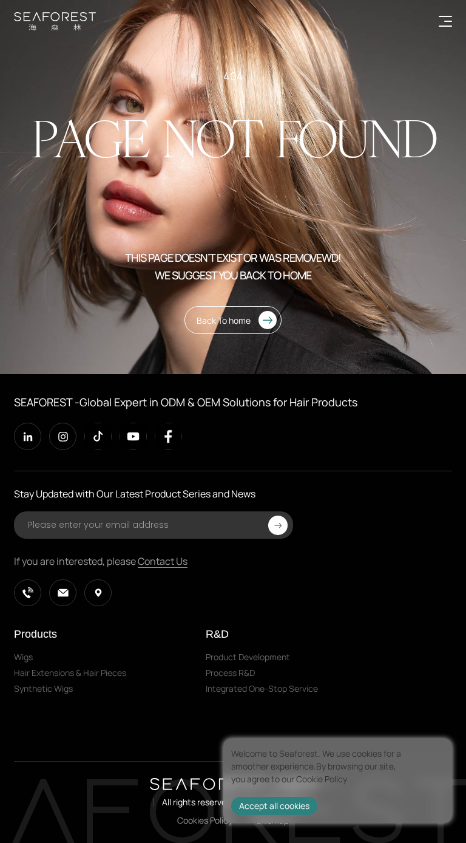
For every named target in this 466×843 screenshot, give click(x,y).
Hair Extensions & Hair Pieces (70, 672)
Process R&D (230, 672)
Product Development (248, 657)
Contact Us (162, 561)
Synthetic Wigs (43, 688)
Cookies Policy (204, 820)
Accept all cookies (274, 805)
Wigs (23, 657)
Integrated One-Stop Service (262, 688)
